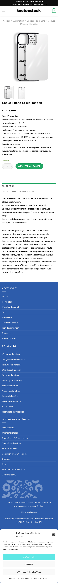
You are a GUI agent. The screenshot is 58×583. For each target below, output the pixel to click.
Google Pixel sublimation (13, 359)
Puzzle (5, 296)
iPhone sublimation (11, 354)
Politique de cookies (16, 578)
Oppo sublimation (10, 375)
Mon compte (8, 427)
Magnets (6, 333)
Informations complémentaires (18, 192)
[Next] (51, 57)
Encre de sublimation (11, 401)
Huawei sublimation (11, 364)
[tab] (29, 186)
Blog (4, 464)
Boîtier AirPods (9, 338)
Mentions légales (10, 432)
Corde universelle (10, 322)
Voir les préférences (29, 572)
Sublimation (18, 20)
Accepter (29, 557)
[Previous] (6, 57)
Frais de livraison (10, 448)
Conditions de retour (11, 443)
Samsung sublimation (12, 380)
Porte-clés (7, 301)
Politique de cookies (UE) (13, 469)
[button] (54, 534)
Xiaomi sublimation (11, 390)
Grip (4, 312)
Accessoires (7, 406)
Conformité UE (9, 474)
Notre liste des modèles (13, 411)
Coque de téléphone (36, 20)
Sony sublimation (10, 385)
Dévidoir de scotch (10, 307)
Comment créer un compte (14, 453)
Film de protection (10, 327)
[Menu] (3, 10)
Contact (6, 459)
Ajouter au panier (29, 166)
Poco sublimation (10, 396)
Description (8, 186)
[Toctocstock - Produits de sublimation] (29, 11)
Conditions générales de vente (36, 578)
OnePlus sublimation (11, 369)
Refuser (29, 564)
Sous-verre (7, 317)
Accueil (6, 20)
